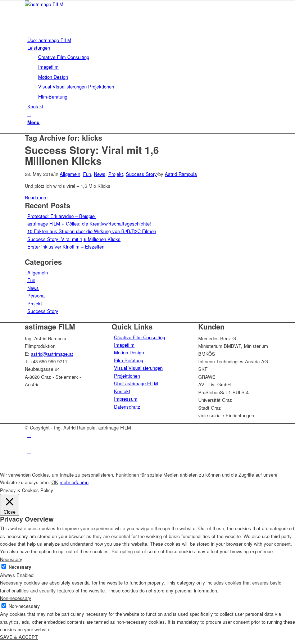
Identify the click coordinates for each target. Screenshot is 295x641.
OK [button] (54, 482)
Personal (36, 295)
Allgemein (70, 174)
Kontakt (122, 391)
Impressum (125, 398)
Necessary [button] (11, 559)
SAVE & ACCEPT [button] (19, 636)
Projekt (115, 174)
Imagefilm (124, 344)
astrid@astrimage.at (52, 353)
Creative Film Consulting (139, 337)
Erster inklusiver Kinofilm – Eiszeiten (65, 246)
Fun (87, 174)
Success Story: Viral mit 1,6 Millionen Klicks (92, 155)
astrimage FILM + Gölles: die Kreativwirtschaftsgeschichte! (89, 223)
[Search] (29, 114)
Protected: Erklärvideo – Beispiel (61, 216)
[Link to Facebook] (29, 443)
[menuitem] (148, 40)
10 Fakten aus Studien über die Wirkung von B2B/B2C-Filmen (91, 231)
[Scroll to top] (2, 466)
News (99, 174)
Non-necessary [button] (15, 598)
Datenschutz (127, 406)
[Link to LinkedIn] (29, 435)
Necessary (20, 567)
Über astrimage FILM (136, 383)
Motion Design (129, 352)
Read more (36, 197)
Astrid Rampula (181, 174)
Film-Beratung (128, 360)
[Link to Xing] (29, 451)
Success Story (141, 174)
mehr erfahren (74, 482)
